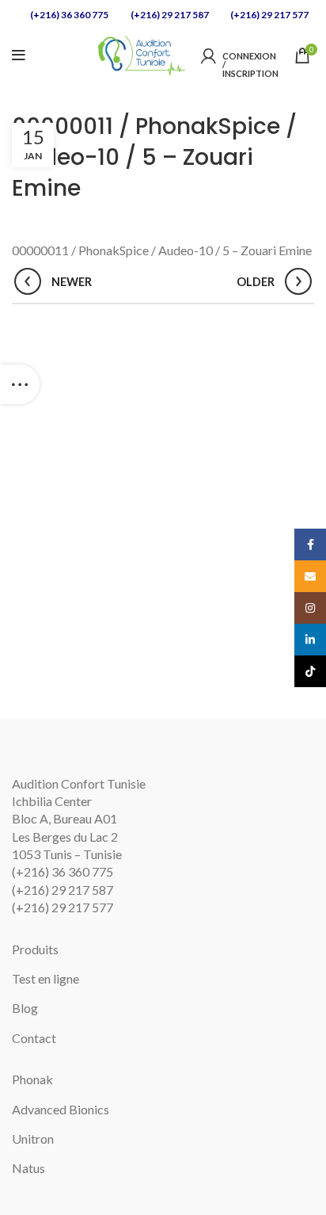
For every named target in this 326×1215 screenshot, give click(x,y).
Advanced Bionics (60, 1109)
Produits (35, 949)
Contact (34, 1037)
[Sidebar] (20, 384)
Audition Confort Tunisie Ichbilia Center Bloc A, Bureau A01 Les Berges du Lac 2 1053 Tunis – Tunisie (79, 819)
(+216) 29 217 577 (269, 15)
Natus (28, 1167)
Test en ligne (45, 978)
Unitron (33, 1138)
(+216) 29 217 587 (169, 15)
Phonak (32, 1079)
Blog (25, 1007)
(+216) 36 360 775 (68, 15)
